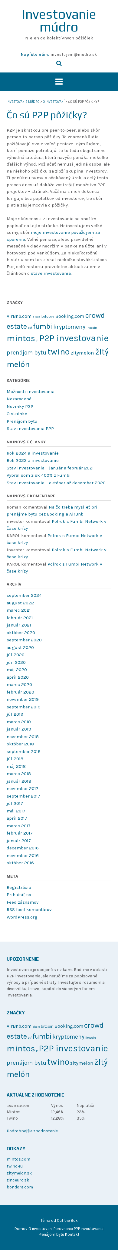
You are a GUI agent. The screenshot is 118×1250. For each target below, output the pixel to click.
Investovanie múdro (59, 20)
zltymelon (82, 353)
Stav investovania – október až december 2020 (56, 483)
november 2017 (22, 788)
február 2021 (20, 617)
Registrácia (19, 887)
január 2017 (19, 840)
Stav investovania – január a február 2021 (50, 468)
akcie (36, 317)
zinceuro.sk (18, 1180)
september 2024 (24, 595)
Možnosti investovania (30, 391)
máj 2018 (16, 766)
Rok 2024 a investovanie (33, 453)
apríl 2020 (18, 677)
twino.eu (15, 1166)
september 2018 (24, 751)
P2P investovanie (74, 338)
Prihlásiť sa (19, 894)
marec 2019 (19, 721)
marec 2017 (19, 825)
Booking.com (69, 316)
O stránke (17, 413)
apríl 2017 (17, 818)
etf (30, 328)
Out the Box (67, 1220)
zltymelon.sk (19, 1173)
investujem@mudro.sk (74, 54)
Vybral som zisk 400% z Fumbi (39, 475)
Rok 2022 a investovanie (33, 460)
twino (59, 351)
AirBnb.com (19, 316)
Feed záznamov (23, 902)
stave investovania (51, 273)
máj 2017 (16, 811)
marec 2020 (19, 684)
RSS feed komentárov (29, 909)
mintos (21, 338)
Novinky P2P (20, 406)
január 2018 (19, 781)
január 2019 (19, 729)
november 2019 (23, 699)
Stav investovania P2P (30, 428)
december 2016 (23, 848)
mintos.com (18, 1159)
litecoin (92, 328)
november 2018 (23, 736)
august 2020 (20, 647)
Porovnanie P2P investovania (78, 1229)
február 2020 (20, 692)
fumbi (42, 326)
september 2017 (23, 796)
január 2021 (19, 625)
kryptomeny (69, 326)
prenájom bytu (26, 352)
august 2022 (20, 603)
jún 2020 (16, 662)
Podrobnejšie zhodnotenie (32, 1131)
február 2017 (20, 833)
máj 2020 (17, 669)
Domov (21, 1229)
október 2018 (20, 744)
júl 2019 (15, 714)
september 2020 (24, 640)
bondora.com (20, 1187)
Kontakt (72, 1234)
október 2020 (21, 632)
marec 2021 (19, 610)
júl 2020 (16, 654)
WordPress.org (22, 917)
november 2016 (23, 855)
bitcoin (47, 316)
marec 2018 (19, 773)
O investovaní (40, 1229)
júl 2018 (15, 758)
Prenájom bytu (22, 421)
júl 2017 (15, 803)
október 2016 (20, 862)
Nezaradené (19, 399)
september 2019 (24, 707)
